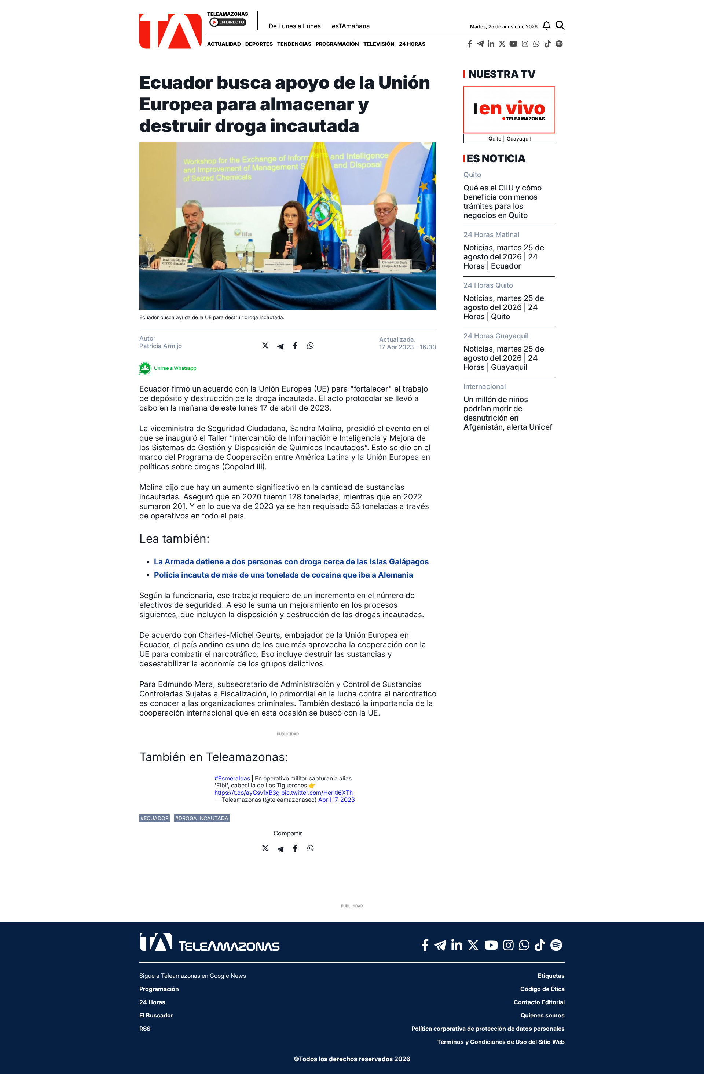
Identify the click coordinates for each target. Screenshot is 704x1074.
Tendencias (294, 44)
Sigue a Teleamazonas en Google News (192, 975)
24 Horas (412, 44)
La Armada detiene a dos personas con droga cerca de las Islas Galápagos (291, 561)
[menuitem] (224, 43)
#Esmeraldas (232, 778)
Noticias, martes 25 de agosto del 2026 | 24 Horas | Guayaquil (503, 358)
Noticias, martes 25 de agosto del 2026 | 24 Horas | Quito (503, 307)
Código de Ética (542, 989)
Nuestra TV (501, 74)
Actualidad (224, 44)
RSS (144, 1028)
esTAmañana (351, 26)
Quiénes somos (543, 1015)
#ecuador (154, 818)
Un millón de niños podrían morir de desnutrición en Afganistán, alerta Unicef (508, 413)
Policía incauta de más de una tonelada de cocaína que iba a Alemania (283, 574)
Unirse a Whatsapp (175, 368)
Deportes (259, 44)
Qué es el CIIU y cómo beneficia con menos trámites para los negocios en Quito (502, 201)
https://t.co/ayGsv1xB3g (247, 792)
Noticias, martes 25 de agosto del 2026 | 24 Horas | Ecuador (503, 256)
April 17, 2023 (336, 799)
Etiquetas (551, 975)
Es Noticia (496, 158)
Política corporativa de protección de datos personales (488, 1028)
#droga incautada (201, 818)
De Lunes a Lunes (295, 26)
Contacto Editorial (539, 1002)
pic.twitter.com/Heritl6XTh (317, 792)
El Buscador (156, 1015)
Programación (337, 44)
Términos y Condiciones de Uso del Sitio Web (501, 1041)
